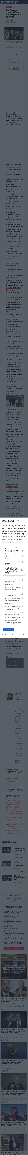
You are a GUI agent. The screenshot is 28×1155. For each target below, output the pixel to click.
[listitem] (14, 547)
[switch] (22, 551)
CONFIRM (8, 629)
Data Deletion (5, 634)
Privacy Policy (22, 634)
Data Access (14, 634)
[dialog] (14, 578)
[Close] (25, 520)
